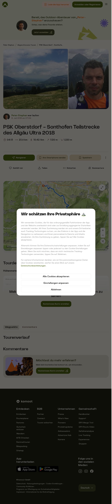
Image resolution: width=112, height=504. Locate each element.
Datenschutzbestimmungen (33, 265)
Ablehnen (56, 289)
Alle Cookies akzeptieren (56, 276)
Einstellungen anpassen (56, 283)
